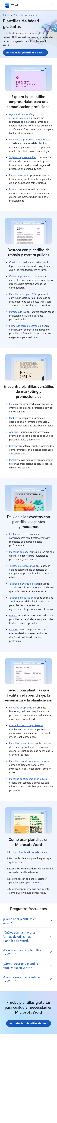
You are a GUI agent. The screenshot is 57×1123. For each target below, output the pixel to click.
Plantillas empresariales (22, 139)
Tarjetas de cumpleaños (22, 565)
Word (14, 5)
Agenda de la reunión (21, 114)
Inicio (6, 15)
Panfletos (14, 417)
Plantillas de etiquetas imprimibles (28, 778)
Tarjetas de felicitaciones (22, 597)
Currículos (15, 262)
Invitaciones (15, 534)
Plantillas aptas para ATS (22, 294)
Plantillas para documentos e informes (30, 761)
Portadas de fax (17, 311)
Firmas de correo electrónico (25, 325)
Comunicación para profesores (26, 725)
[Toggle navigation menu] (51, 5)
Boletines (14, 445)
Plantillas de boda (18, 551)
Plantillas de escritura (21, 743)
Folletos (13, 403)
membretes (44, 139)
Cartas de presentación (21, 276)
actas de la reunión (19, 117)
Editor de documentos (25, 15)
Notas (12, 189)
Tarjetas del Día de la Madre (24, 583)
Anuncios (14, 431)
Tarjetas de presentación (22, 157)
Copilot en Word (32, 882)
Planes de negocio (19, 175)
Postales (13, 459)
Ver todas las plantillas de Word (25, 52)
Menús (13, 615)
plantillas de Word (28, 852)
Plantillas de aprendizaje (22, 707)
